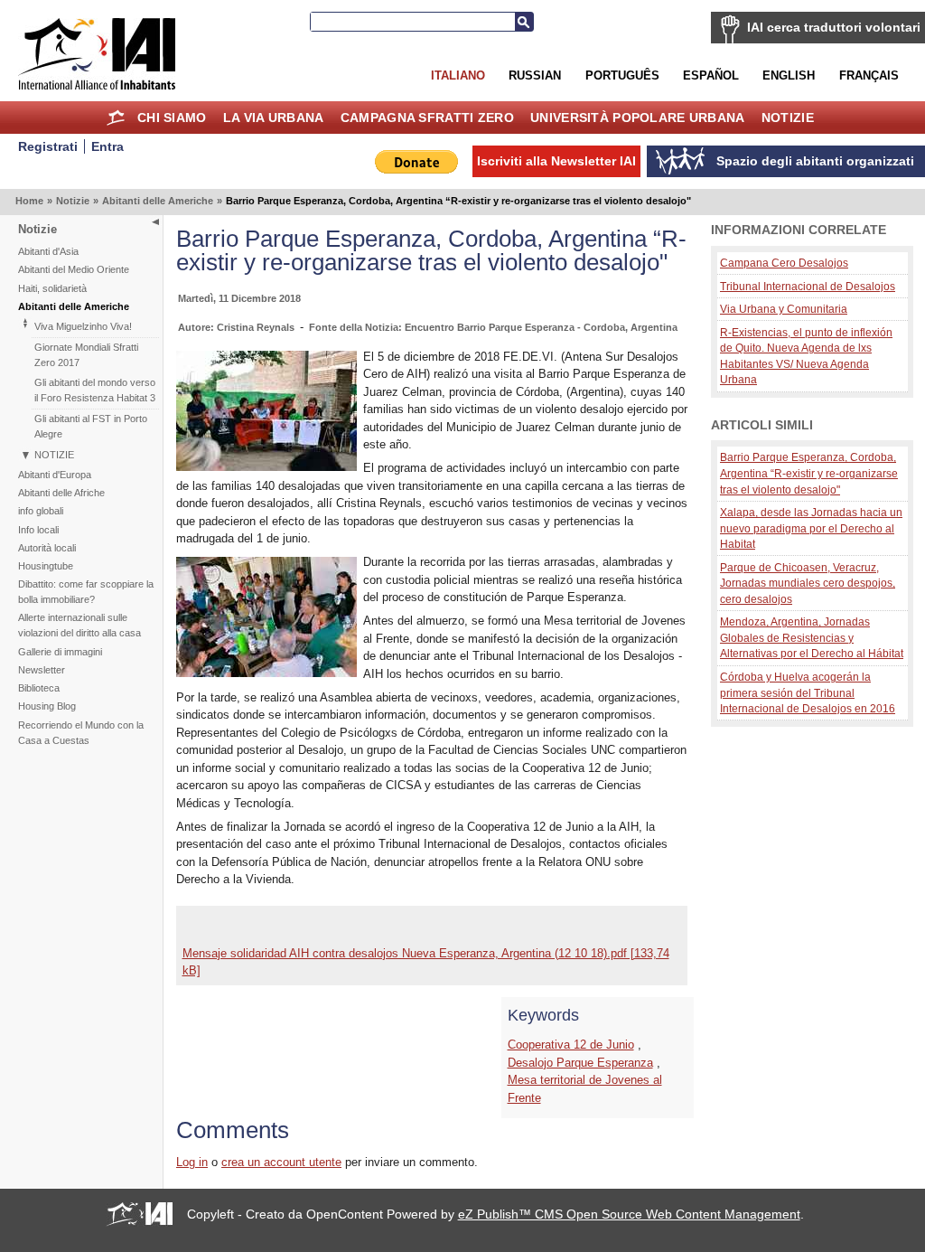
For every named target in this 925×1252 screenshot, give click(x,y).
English (788, 75)
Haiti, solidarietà (52, 288)
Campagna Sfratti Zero (427, 117)
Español (711, 75)
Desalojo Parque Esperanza (580, 1062)
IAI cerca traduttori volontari (833, 27)
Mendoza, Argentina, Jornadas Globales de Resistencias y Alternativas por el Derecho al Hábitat (811, 637)
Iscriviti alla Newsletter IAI (556, 161)
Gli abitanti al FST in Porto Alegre (90, 426)
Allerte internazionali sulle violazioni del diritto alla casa (79, 625)
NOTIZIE (54, 454)
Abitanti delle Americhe (157, 200)
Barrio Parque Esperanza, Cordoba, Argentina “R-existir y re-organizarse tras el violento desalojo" (809, 472)
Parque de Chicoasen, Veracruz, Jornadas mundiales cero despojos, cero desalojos (807, 583)
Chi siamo (172, 117)
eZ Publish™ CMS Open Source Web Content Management (629, 1214)
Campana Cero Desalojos (784, 262)
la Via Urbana (273, 117)
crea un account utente (281, 1162)
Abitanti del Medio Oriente (73, 269)
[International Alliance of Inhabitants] (96, 53)
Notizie (787, 117)
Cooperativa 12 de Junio (571, 1044)
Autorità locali (47, 547)
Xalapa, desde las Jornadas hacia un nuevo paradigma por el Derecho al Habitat (811, 528)
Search (524, 22)
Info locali (38, 529)
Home (116, 117)
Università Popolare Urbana (637, 117)
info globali (40, 510)
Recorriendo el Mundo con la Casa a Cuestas (81, 733)
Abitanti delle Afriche (61, 492)
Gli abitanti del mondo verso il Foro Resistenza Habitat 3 (94, 390)
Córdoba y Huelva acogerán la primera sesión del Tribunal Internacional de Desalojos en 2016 (807, 692)
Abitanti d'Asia (48, 251)
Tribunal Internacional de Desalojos (807, 286)
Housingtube (45, 565)
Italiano (458, 75)
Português (622, 75)
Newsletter (41, 669)
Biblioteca (39, 687)
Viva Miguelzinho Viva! (83, 326)
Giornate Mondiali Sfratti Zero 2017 (86, 355)
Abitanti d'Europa (54, 474)
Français (869, 75)
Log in (192, 1162)
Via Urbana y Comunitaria (783, 309)
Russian (535, 75)
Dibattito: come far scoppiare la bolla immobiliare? (86, 592)
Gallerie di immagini (60, 651)
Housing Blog (47, 706)
